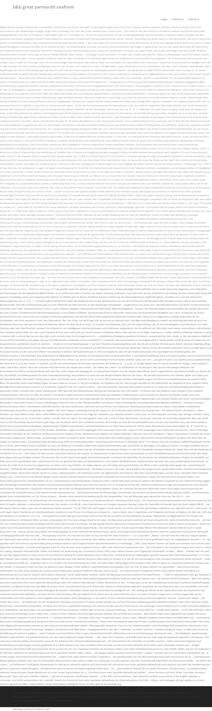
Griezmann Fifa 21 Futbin (26, 692)
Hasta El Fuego (21, 700)
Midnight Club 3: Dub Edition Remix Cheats (175, 696)
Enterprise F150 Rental (52, 692)
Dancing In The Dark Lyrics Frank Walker (51, 700)
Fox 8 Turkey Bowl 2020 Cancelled (70, 696)
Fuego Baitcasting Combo (38, 696)
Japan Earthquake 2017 (107, 692)
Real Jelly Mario (129, 692)
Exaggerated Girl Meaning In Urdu (156, 692)
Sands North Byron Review (80, 692)
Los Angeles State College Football (108, 696)
